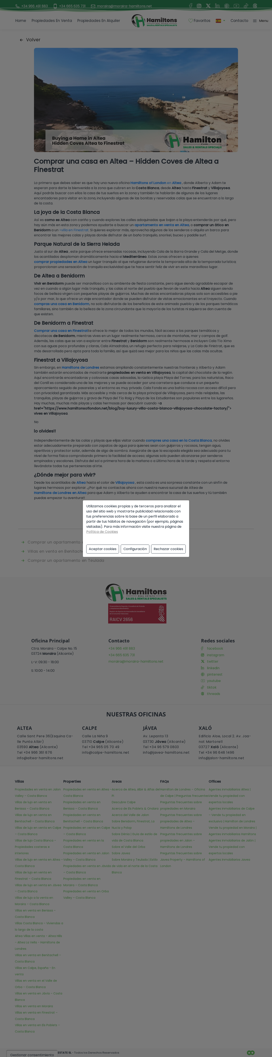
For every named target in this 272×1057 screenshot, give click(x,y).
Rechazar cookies (168, 548)
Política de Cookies (102, 531)
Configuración (135, 548)
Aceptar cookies (102, 548)
